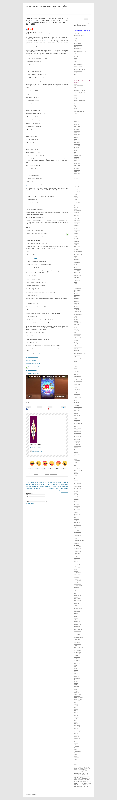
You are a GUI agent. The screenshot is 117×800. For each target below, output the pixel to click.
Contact (39, 12)
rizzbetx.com (76, 519)
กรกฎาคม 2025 (77, 142)
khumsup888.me (77, 376)
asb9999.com (76, 236)
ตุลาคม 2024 (76, 157)
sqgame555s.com (77, 574)
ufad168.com (76, 614)
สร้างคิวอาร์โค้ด (77, 701)
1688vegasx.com (77, 191)
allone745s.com (77, 228)
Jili (74, 363)
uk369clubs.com (77, 631)
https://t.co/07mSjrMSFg (33, 373)
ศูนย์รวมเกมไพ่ (77, 696)
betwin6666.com (77, 265)
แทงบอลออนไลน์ (77, 757)
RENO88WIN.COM (77, 514)
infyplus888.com (77, 358)
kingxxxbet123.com (78, 379)
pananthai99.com (77, 451)
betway (75, 264)
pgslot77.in (76, 478)
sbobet (75, 533)
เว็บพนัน (75, 749)
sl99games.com (77, 558)
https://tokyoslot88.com (79, 67)
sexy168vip (76, 543)
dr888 (75, 296)
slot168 (75, 566)
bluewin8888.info (77, 269)
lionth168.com (77, 389)
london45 (76, 395)
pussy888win (76, 507)
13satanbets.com (77, 188)
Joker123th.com (77, 374)
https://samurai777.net (78, 66)
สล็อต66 (75, 707)
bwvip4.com (76, 277)
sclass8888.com (77, 537)
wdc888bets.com (77, 644)
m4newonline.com (78, 407)
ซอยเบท (75, 668)
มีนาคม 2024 (76, 168)
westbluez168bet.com (78, 647)
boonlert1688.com (77, 275)
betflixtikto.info (77, 259)
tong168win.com (77, 606)
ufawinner (76, 627)
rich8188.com (76, 515)
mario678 (76, 413)
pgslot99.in (76, 481)
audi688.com (76, 241)
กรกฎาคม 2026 (77, 123)
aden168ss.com (77, 223)
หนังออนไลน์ (76, 736)
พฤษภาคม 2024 (77, 165)
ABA (75, 217)
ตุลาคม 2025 (76, 137)
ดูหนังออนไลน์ (77, 106)
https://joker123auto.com (79, 88)
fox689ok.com (77, 324)
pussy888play (77, 506)
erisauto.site (76, 308)
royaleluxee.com (77, 522)
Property (76, 491)
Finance (75, 316)
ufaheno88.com (77, 619)
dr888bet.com (77, 298)
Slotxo (75, 569)
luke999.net (76, 405)
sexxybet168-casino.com (79, 540)
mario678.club (77, 415)
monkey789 (76, 425)
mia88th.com (76, 421)
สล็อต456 (76, 705)
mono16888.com (77, 428)
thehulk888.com (77, 598)
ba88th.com (76, 243)
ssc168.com (76, 577)
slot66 (75, 40)
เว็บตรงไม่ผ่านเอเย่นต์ (78, 748)
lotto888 (75, 400)
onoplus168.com (77, 446)
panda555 (76, 452)
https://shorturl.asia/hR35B (34, 366)
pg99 (75, 465)
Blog (33, 12)
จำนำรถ (75, 666)
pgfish (75, 467)
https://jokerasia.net (78, 71)
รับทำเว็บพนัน (76, 692)
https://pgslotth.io (77, 63)
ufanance (76, 623)
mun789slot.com (77, 431)
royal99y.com (76, 520)
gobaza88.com (77, 338)
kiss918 (75, 61)
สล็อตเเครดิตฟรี (77, 731)
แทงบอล (75, 756)
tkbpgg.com (76, 603)
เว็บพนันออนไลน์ (77, 751)
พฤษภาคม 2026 (77, 126)
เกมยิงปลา (76, 741)
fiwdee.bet (76, 319)
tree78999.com (77, 611)
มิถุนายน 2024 (77, 163)
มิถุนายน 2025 (77, 144)
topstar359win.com (78, 608)
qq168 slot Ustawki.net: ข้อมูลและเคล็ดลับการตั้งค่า (47, 6)
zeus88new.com (77, 660)
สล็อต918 (76, 715)
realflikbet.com (77, 511)
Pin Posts (70, 12)
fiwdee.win (76, 321)
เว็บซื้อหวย (76, 744)
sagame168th (76, 530)
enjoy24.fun (76, 306)
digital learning (77, 293)
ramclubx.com (77, 509)
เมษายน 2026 (76, 127)
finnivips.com (76, 317)
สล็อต (75, 702)
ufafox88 (76, 618)
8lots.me (76, 207)
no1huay (76, 438)
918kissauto (76, 212)
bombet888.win (77, 272)
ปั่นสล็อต (75, 679)
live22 (75, 103)
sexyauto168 (76, 545)
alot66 (75, 231)
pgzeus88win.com (77, 488)
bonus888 (45, 40)
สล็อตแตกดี (76, 733)
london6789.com (77, 397)
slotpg (75, 54)
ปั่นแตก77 (76, 683)
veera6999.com (77, 634)
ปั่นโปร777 (76, 684)
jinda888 (75, 368)
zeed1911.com (77, 657)
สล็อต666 (76, 709)
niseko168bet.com (77, 436)
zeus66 (75, 658)
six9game (76, 554)
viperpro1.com (77, 639)
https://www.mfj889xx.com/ (79, 353)
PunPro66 (76, 494)
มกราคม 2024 (76, 171)
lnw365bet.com (77, 394)
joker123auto (76, 371)
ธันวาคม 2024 (76, 153)
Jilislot (75, 364)
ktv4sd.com (76, 382)
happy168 (76, 343)
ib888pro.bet (76, 356)
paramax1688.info (77, 454)
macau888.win (77, 410)
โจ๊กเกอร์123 (76, 33)
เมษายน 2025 (76, 147)
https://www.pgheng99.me (79, 100)
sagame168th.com (77, 532)
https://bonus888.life (78, 45)
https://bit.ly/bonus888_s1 (32, 357)
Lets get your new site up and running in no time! (54, 12)
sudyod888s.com (77, 584)
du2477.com (76, 301)
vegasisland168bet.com (78, 636)
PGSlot (75, 475)
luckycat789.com (77, 402)
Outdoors (76, 447)
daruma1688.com (77, 290)
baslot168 (76, 252)
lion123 (75, 387)
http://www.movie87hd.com (79, 90)
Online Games (77, 444)
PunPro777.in (76, 499)
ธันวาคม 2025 (76, 134)
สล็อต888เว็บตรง (77, 714)
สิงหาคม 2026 (76, 121)
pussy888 (76, 50)
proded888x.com (77, 489)
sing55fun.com (77, 553)
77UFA (75, 204)
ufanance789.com (77, 624)
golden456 (76, 340)
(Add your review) (30, 503)
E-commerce (76, 303)
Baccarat (76, 248)
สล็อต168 (76, 704)
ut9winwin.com (77, 632)
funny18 (75, 59)
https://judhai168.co (78, 43)
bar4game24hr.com (78, 251)
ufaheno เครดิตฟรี (77, 778)
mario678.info (77, 416)
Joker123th (76, 373)
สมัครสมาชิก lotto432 (78, 697)
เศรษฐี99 (75, 754)
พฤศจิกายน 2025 (77, 136)
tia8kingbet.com (77, 600)
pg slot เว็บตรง (77, 460)
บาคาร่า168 (76, 676)
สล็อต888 (36, 474)
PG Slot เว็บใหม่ (77, 462)
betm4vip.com (77, 262)
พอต (75, 688)
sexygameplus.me (77, 548)
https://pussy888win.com (79, 93)
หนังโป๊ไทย (76, 56)
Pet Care (75, 455)
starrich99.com (77, 582)
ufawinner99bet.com (78, 629)
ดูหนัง (75, 105)
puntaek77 (76, 501)
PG (74, 457)
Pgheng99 (76, 473)
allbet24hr (76, 226)
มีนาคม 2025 (76, 149)
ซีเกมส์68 (76, 670)
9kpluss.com (76, 215)
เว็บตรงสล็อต (76, 746)
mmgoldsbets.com (78, 423)
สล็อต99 (75, 718)
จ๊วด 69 (75, 665)
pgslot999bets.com (78, 483)
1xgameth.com (77, 202)
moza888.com (77, 429)
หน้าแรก (27, 12)
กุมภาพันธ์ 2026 (77, 131)
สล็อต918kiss (76, 717)
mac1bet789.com (77, 408)
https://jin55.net (77, 37)
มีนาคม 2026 (76, 129)
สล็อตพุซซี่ (76, 723)
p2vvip (75, 449)
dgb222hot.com (77, 291)
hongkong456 (77, 351)
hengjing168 (76, 348)
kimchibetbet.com (77, 377)
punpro (75, 493)
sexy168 (75, 541)
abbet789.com (77, 220)
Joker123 (76, 369)
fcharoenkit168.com (78, 314)
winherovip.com (77, 650)
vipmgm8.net (76, 640)
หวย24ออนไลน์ (77, 738)
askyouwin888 (77, 239)
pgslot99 (76, 480)
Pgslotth (75, 485)
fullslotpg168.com (77, 330)
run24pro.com (77, 524)
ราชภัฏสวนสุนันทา (77, 694)
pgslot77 (76, 476)
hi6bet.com (76, 350)
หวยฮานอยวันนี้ (77, 739)
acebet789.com (77, 222)
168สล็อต (76, 194)
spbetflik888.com (77, 572)
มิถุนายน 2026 (77, 124)
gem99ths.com (77, 335)
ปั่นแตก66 (76, 681)
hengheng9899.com (78, 347)
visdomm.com (77, 642)
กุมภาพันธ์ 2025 (77, 150)
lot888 (75, 399)
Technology (76, 590)
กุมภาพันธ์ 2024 (77, 170)
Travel (75, 610)
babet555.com (77, 246)
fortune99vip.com (77, 322)
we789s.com (76, 645)
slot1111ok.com (77, 563)
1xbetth (75, 58)
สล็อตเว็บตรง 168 (77, 730)
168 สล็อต (76, 189)
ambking (76, 233)
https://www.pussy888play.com (80, 92)
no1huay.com (77, 439)
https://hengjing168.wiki (79, 35)
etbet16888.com (77, 309)
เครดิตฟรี (76, 743)
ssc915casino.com (77, 579)
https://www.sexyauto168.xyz (80, 51)
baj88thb (76, 249)
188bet (75, 196)
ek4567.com (76, 304)
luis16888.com (77, 403)
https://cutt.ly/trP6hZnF (31, 370)
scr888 (75, 538)
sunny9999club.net (78, 585)
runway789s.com (77, 525)
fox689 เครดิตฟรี (80, 768)
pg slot (75, 97)
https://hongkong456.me (79, 111)
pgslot (35, 258)
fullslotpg (76, 329)
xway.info (76, 655)
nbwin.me (76, 434)
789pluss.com (77, 205)
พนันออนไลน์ (76, 686)
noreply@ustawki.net (37, 451)
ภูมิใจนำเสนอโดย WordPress (31, 794)
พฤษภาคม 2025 (77, 145)
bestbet (75, 256)
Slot (75, 559)
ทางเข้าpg (76, 673)
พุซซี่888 (75, 689)
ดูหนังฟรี (75, 108)
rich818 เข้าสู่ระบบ (77, 776)
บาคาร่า (75, 675)
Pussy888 (76, 502)
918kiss (75, 84)
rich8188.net (76, 517)
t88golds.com (76, 587)
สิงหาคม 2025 (76, 140)
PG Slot (75, 459)
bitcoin (75, 267)
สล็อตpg (75, 720)
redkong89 (76, 512)
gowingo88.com (77, 342)
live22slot (76, 392)
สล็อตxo (75, 722)
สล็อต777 (76, 710)
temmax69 (76, 592)
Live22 (75, 390)
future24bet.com (77, 334)
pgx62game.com (77, 486)
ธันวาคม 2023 (76, 173)
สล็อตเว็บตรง (76, 41)
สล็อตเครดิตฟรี (77, 726)
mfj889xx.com (77, 420)
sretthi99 (76, 576)
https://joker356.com (78, 64)
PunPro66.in (76, 496)
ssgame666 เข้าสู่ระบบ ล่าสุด (79, 580)
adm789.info (76, 225)
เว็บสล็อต (76, 752)
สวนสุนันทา (76, 735)
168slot (75, 192)
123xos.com (76, 186)
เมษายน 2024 (76, 166)
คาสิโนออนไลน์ (77, 663)
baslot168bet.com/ (78, 254)
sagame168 (76, 528)
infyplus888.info (77, 360)
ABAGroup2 (76, 218)
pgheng (75, 472)
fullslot (75, 101)
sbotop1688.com (77, 535)
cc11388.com (76, 283)
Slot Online (76, 561)
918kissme (76, 213)
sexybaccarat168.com (78, 546)
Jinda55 (75, 366)
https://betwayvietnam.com (79, 69)
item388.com (76, 361)
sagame (75, 87)
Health (75, 345)
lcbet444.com (76, 386)
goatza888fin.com (77, 337)
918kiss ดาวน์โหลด (77, 210)
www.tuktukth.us (77, 652)
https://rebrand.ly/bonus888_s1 (33, 360)
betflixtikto (76, 257)
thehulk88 (76, 597)
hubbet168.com (77, 355)
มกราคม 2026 (76, 132)
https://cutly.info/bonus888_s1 (33, 363)
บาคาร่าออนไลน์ (77, 678)
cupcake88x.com (77, 287)
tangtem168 (76, 588)
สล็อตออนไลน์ (77, 725)
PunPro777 (76, 498)
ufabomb (76, 613)
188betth (76, 197)
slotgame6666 (77, 567)
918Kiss (75, 209)
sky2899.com (76, 556)
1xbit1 (75, 201)
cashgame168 (77, 280)
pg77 (75, 463)
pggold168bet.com (78, 468)
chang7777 (76, 285)
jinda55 (81, 769)
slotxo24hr (76, 53)
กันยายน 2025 (76, 139)
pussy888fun (76, 504)
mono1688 (76, 426)
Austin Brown (35, 448)
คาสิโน (75, 662)
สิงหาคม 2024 (76, 160)
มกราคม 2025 (76, 152)
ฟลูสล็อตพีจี (76, 691)
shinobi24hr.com (77, 551)
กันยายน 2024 (76, 158)
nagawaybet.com (77, 433)
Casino (75, 282)
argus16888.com (77, 235)
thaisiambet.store (77, 593)
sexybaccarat (76, 95)
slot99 (75, 38)
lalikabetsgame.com (78, 384)
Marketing (76, 418)
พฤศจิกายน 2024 (77, 155)
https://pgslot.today (78, 48)
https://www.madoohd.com (79, 85)
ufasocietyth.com (77, 626)
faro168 (75, 110)
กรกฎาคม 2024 (77, 162)
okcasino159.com (77, 441)
